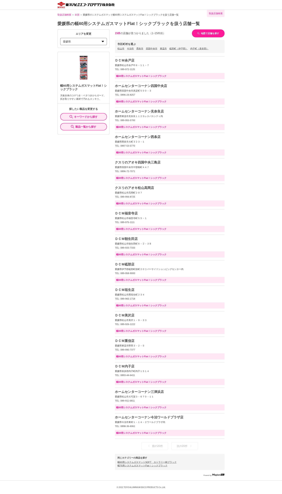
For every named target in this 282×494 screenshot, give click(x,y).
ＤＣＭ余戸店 (124, 60)
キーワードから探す (86, 116)
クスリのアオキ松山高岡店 (134, 188)
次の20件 (182, 446)
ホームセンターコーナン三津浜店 (139, 392)
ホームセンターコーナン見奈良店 (139, 111)
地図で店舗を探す (210, 33)
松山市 (121, 48)
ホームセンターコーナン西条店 (138, 137)
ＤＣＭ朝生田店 (126, 239)
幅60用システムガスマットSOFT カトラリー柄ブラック (147, 462)
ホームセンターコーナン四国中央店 (141, 86)
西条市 (139, 48)
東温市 (163, 48)
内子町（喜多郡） (199, 48)
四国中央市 (151, 48)
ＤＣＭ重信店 (124, 341)
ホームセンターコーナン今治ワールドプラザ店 (149, 417)
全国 (77, 14)
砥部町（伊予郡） (178, 48)
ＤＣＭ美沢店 (124, 315)
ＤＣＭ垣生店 (124, 290)
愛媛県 (67, 41)
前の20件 (157, 446)
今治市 (130, 48)
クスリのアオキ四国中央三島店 (138, 162)
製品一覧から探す (85, 126)
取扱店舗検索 (64, 14)
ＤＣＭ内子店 (124, 366)
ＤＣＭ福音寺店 (126, 213)
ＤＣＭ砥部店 (124, 264)
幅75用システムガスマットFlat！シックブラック (142, 465)
